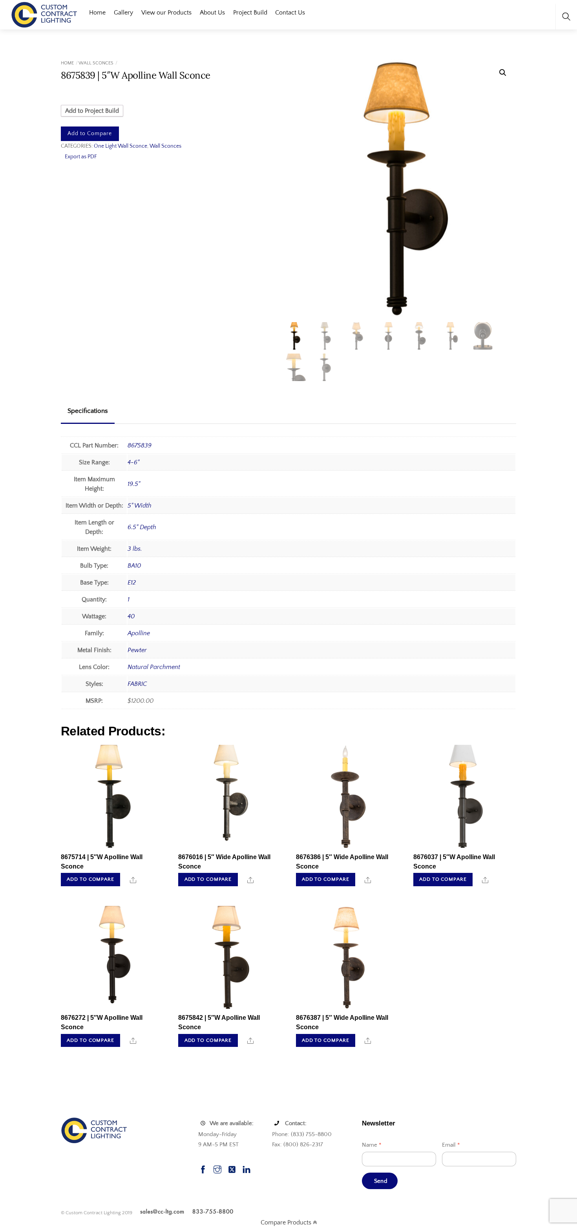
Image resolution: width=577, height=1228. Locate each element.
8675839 (140, 445)
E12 (132, 582)
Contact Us (290, 12)
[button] (503, 73)
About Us (212, 12)
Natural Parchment (154, 667)
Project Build (250, 12)
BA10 (134, 565)
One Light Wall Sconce (120, 146)
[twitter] (231, 1168)
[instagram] (217, 1168)
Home (97, 12)
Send (380, 1181)
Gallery (123, 12)
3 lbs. (135, 548)
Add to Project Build (92, 110)
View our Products (166, 12)
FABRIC (137, 683)
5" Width (140, 505)
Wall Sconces (96, 63)
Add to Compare (90, 133)
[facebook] (202, 1168)
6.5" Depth (142, 527)
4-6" (133, 462)
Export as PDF (81, 157)
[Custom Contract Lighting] (44, 14)
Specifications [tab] (88, 410)
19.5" (134, 484)
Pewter (137, 650)
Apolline (139, 633)
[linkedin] (246, 1168)
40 (131, 616)
